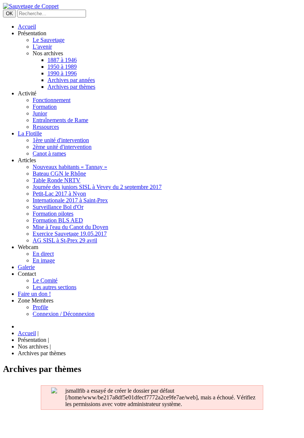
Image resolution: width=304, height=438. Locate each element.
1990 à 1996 (62, 73)
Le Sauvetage (49, 40)
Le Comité (45, 280)
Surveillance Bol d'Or (58, 207)
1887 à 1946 (62, 60)
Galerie (26, 267)
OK (9, 13)
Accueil (27, 26)
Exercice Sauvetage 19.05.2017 (70, 234)
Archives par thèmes (71, 87)
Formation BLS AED (58, 220)
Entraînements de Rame (60, 120)
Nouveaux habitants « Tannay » (70, 167)
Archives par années (71, 80)
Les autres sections (54, 287)
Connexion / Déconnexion (64, 314)
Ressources (46, 127)
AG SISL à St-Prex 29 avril (65, 240)
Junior (40, 113)
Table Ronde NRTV (56, 180)
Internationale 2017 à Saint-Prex (70, 200)
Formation (45, 107)
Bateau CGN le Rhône (59, 173)
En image (44, 260)
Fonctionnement (51, 100)
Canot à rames (49, 153)
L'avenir (42, 46)
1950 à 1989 (62, 66)
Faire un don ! (34, 294)
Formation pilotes (53, 213)
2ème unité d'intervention (62, 147)
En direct (43, 254)
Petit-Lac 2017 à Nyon (59, 193)
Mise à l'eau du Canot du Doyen (70, 227)
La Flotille (30, 133)
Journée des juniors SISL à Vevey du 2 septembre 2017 (97, 187)
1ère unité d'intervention (61, 140)
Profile (40, 307)
